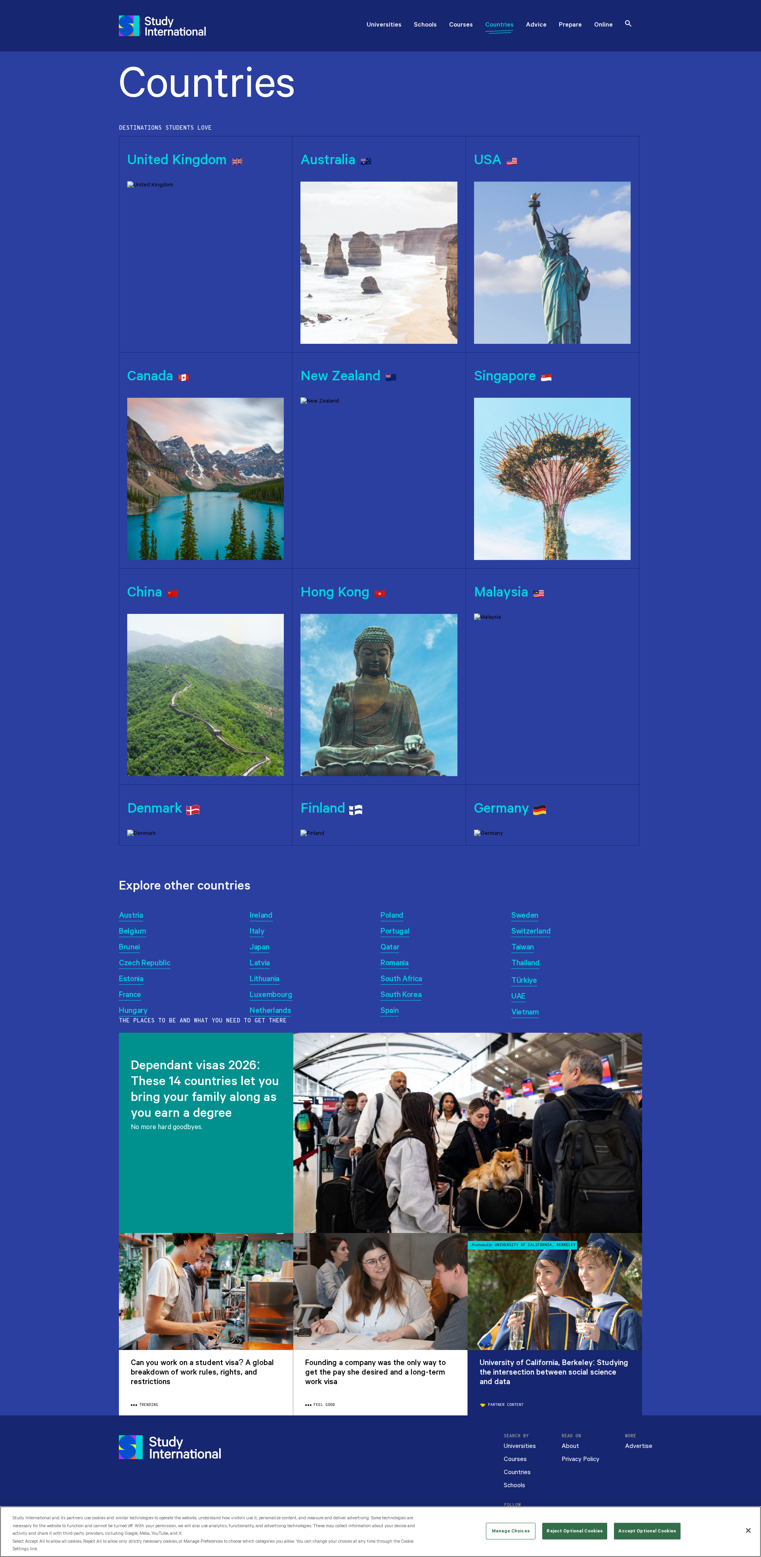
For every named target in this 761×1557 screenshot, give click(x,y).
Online (603, 25)
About (570, 1446)
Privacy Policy (580, 1459)
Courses (461, 25)
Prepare (570, 25)
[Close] (748, 1530)
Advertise (638, 1446)
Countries (499, 25)
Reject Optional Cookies (575, 1531)
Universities (384, 25)
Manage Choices (511, 1531)
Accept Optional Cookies (647, 1531)
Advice (536, 25)
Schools (425, 25)
